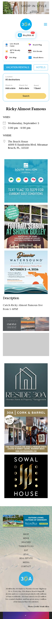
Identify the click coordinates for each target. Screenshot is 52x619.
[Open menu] (45, 24)
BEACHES (26, 542)
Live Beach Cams (14, 45)
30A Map (12, 57)
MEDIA (26, 562)
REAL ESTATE (26, 558)
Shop (26, 534)
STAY (26, 554)
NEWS (26, 538)
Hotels (40, 67)
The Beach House (18, 141)
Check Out (23, 85)
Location (9, 77)
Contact (26, 566)
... (12, 88)
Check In (8, 85)
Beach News (38, 57)
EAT (26, 550)
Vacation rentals (17, 67)
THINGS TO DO (26, 546)
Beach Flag (37, 45)
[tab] (18, 67)
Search (26, 96)
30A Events (37, 51)
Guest (36, 85)
